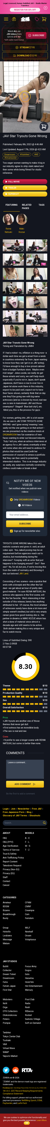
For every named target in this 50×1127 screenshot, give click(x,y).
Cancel (6, 885)
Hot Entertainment (33, 986)
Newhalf (29, 931)
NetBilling (26, 1100)
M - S (27, 846)
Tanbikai (7, 1032)
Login (6, 808)
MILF (27, 927)
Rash (27, 1007)
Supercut (13, 194)
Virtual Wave (9, 1048)
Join (13, 808)
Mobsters (7, 999)
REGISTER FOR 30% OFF (25, 10)
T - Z (27, 850)
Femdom (29, 918)
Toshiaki (7, 1040)
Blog (29, 812)
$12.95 (27, 55)
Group (5, 927)
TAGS (41, 205)
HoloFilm (29, 982)
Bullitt (5, 966)
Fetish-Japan (9, 986)
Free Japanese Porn (13, 812)
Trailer (12, 188)
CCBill (39, 1100)
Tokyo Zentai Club (11, 1036)
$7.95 (27, 47)
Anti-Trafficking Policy (13, 857)
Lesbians (7, 935)
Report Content (10, 861)
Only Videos (27, 499)
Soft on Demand (33, 1023)
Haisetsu (29, 978)
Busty (5, 918)
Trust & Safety (10, 853)
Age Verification (10, 846)
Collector (7, 970)
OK (26, 1123)
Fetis (5, 982)
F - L (27, 842)
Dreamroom (10, 154)
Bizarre (6, 910)
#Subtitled (24, 154)
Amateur (7, 902)
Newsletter (24, 808)
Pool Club (29, 999)
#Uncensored (10, 158)
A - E (27, 838)
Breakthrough (9, 914)
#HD (36, 154)
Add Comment (23, 784)
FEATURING (12, 205)
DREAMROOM (10, 434)
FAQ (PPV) (8, 842)
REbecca (29, 1011)
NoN (5, 1003)
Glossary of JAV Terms (15, 815)
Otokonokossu (10, 1015)
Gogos (28, 970)
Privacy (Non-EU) (11, 869)
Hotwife (7, 931)
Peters (6, 1019)
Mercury (29, 990)
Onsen (28, 935)
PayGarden (7, 1103)
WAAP (6, 1052)
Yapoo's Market (10, 1056)
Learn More (42, 1120)
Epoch (33, 1100)
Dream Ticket (9, 974)
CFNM (28, 902)
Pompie (6, 1023)
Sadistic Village (32, 1019)
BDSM (6, 906)
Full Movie (14, 182)
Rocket (28, 1015)
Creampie (29, 910)
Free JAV (37, 808)
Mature (6, 943)
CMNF (28, 906)
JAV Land (23, 573)
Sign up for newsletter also (27, 531)
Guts (27, 974)
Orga (5, 1007)
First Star (7, 990)
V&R (5, 1044)
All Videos (27, 505)
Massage (7, 939)
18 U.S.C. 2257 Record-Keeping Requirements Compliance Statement (23, 1092)
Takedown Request (12, 865)
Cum (27, 914)
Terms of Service (11, 850)
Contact (6, 881)
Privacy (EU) (9, 873)
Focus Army (31, 966)
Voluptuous (30, 939)
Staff (5, 877)
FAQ (5, 838)
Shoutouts (34, 815)
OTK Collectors (10, 1011)
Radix (27, 1003)
